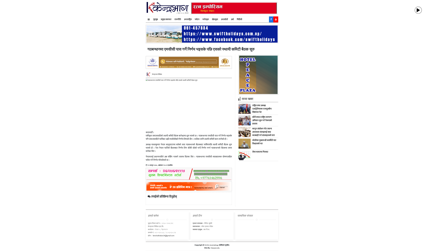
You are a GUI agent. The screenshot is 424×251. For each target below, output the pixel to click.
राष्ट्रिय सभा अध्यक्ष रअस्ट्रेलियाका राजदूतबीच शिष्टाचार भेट (262, 109)
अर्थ (232, 19)
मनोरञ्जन (206, 19)
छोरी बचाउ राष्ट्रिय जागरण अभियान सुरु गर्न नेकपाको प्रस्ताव (262, 120)
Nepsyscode (215, 248)
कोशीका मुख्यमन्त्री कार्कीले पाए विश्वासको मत (264, 141)
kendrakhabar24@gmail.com (163, 235)
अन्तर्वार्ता (224, 19)
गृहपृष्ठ (155, 19)
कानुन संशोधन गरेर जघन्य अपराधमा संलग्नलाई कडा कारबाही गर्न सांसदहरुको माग (263, 132)
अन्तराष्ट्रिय (188, 19)
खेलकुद (215, 19)
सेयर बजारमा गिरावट (260, 152)
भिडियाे (239, 19)
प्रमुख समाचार (166, 19)
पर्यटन (197, 19)
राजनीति (177, 19)
